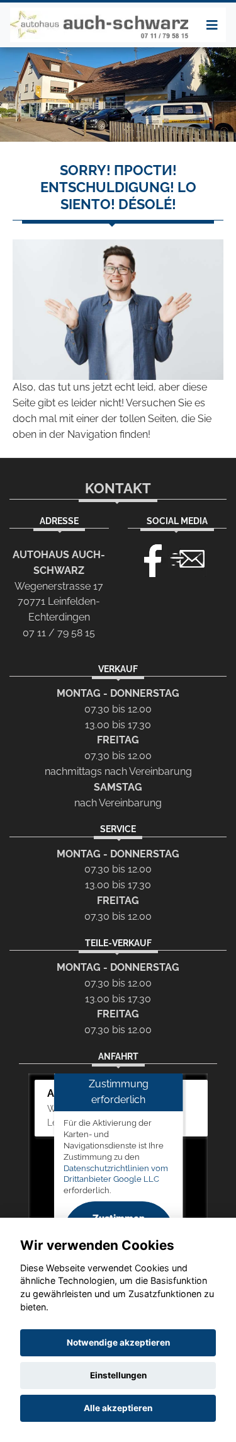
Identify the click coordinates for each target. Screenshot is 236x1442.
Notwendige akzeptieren (118, 1342)
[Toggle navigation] (212, 25)
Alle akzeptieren (118, 1408)
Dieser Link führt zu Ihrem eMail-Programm (187, 557)
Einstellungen (118, 1375)
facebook (147, 557)
